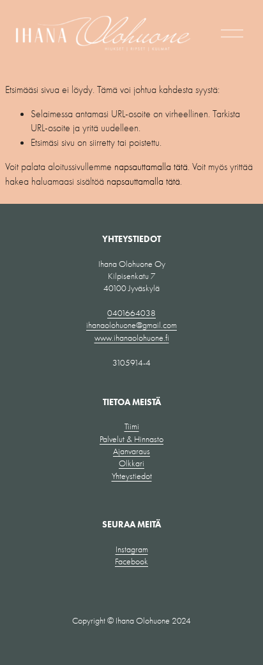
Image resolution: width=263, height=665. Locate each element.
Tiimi (131, 426)
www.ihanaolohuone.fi (131, 338)
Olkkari (131, 463)
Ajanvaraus (131, 451)
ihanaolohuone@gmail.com (131, 325)
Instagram (132, 549)
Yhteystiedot (132, 476)
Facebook (131, 561)
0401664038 (131, 313)
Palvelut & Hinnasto (131, 439)
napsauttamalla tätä (151, 167)
